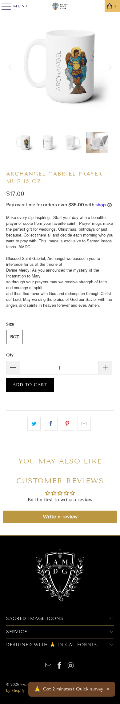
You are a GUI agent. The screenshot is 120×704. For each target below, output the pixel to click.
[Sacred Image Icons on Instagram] (70, 666)
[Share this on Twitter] (34, 424)
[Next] (109, 67)
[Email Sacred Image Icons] (48, 666)
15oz (14, 336)
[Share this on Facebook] (50, 424)
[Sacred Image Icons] (60, 6)
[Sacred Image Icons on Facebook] (59, 666)
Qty (10, 355)
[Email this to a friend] (84, 424)
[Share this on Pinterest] (67, 424)
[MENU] (3, 6)
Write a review (60, 517)
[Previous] (11, 67)
